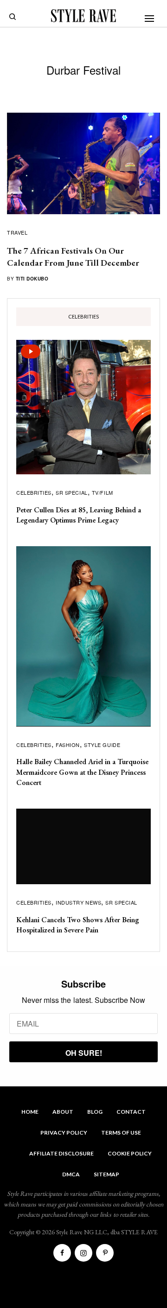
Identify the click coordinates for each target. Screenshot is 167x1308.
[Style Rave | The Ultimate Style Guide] (83, 15)
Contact (131, 1111)
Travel (17, 232)
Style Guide (102, 744)
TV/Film (102, 492)
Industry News (78, 902)
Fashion (68, 744)
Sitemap (106, 1174)
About (62, 1111)
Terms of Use (121, 1132)
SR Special (72, 492)
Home (30, 1111)
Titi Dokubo (32, 278)
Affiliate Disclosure (61, 1153)
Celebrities (33, 492)
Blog (95, 1111)
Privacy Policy (63, 1132)
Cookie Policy (130, 1153)
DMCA (71, 1174)
